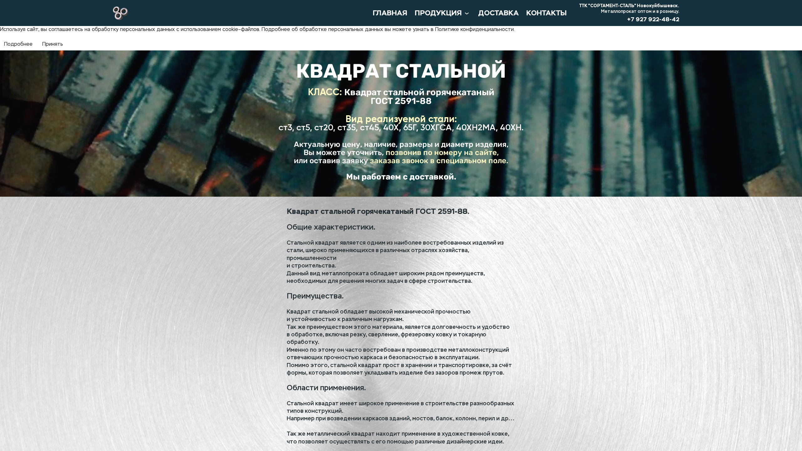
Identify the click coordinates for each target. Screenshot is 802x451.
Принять (52, 44)
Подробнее (18, 44)
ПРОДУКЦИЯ (438, 13)
